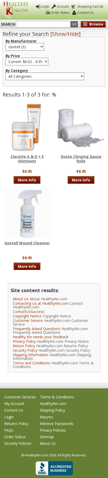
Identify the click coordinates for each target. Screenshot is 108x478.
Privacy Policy (24, 341)
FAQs (8, 430)
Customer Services (20, 396)
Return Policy (24, 345)
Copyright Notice (27, 315)
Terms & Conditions (57, 396)
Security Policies (17, 443)
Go (74, 24)
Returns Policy (16, 423)
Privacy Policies (53, 430)
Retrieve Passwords (56, 423)
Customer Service (28, 320)
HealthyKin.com (53, 403)
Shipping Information (30, 354)
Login (45, 6)
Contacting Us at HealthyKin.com (41, 303)
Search (8, 24)
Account (63, 6)
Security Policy (25, 350)
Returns (46, 416)
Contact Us (85, 12)
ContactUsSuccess (28, 311)
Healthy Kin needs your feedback (40, 336)
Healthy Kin (15, 10)
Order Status (60, 12)
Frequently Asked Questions (36, 328)
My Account (14, 403)
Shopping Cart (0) (90, 6)
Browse (96, 24)
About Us (21, 298)
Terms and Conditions (31, 362)
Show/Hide (65, 33)
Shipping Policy (52, 410)
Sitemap (47, 436)
